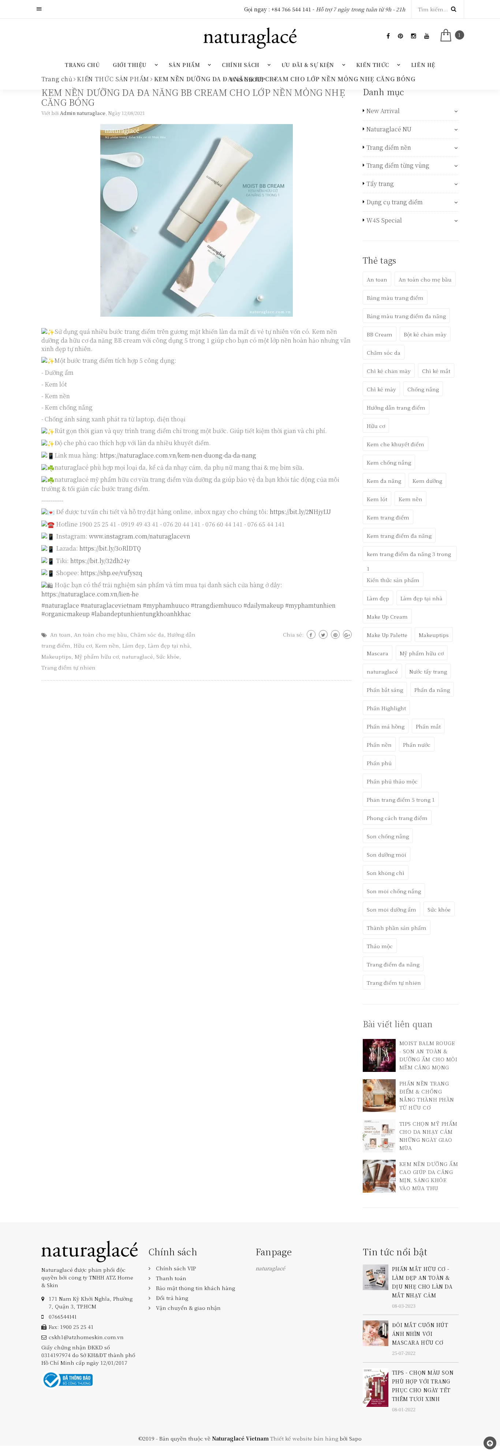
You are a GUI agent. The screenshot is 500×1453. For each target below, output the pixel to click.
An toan (60, 634)
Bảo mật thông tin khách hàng (195, 1288)
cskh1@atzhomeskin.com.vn (86, 1337)
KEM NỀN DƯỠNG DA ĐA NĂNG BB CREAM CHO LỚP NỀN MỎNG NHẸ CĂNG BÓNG (193, 97)
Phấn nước (416, 744)
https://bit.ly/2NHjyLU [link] (300, 511)
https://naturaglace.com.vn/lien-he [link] (90, 594)
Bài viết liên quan (398, 1023)
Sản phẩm (184, 64)
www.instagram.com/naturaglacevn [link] (139, 536)
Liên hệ (423, 64)
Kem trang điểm (388, 517)
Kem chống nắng (389, 462)
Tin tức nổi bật (395, 1251)
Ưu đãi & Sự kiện (307, 64)
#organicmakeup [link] (65, 614)
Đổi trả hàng (172, 1297)
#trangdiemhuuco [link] (216, 605)
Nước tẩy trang (428, 671)
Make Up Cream (387, 616)
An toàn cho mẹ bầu (100, 634)
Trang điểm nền (388, 148)
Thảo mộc (380, 946)
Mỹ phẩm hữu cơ (97, 656)
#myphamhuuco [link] (166, 605)
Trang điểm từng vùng (397, 165)
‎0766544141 (63, 1316)
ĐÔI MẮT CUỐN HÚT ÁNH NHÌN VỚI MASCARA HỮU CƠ (420, 1333)
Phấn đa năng (432, 689)
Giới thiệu (130, 64)
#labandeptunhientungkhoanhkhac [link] (141, 614)
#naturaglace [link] (60, 605)
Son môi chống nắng (394, 891)
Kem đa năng (384, 480)
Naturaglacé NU (388, 129)
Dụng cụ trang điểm (394, 202)
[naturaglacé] (89, 1250)
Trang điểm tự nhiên (68, 667)
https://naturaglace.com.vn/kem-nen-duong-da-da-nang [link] (178, 455)
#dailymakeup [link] (263, 605)
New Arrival (383, 111)
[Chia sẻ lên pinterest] (335, 634)
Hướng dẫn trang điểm (396, 407)
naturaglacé (137, 656)
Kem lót (377, 499)
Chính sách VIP (176, 1268)
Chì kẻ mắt (436, 371)
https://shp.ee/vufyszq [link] (111, 573)
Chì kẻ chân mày (389, 371)
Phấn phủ (379, 763)
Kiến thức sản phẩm (393, 580)
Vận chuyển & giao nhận (188, 1307)
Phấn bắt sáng (385, 689)
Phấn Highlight (386, 708)
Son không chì (385, 872)
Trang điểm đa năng (393, 964)
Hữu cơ (83, 645)
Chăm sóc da (147, 634)
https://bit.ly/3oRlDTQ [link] (110, 548)
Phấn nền (379, 744)
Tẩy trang (380, 184)
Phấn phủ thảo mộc (392, 781)
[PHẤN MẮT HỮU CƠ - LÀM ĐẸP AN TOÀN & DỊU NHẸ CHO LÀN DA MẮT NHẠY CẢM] (375, 1276)
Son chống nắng (388, 836)
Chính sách (241, 64)
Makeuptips (56, 656)
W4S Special (384, 220)
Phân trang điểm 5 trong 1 (401, 799)
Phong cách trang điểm (397, 817)
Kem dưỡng (427, 480)
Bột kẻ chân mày (425, 334)
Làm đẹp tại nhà (169, 645)
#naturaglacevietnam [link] (111, 605)
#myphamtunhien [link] (310, 605)
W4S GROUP (247, 79)
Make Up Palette (387, 634)
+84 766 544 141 (291, 9)
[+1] (347, 634)
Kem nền (107, 645)
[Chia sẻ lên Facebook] (311, 634)
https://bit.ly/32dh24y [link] (100, 560)
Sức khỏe (167, 656)
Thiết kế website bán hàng (304, 1438)
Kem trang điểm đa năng (399, 535)
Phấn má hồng (385, 726)
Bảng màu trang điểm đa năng (406, 316)
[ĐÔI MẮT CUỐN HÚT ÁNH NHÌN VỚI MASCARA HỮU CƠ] (375, 1332)
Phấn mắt (428, 726)
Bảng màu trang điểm (395, 297)
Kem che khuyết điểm (395, 444)
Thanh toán (171, 1278)
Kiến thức (372, 64)
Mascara (377, 653)
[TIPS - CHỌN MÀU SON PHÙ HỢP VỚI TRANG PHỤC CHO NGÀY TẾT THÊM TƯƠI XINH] (375, 1386)
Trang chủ (82, 64)
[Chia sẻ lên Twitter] (323, 634)
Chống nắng (423, 389)
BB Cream (379, 334)
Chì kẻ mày (381, 389)
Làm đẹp (133, 645)
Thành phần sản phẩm (396, 927)
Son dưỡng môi (386, 854)
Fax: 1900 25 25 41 (71, 1326)
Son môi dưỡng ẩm (391, 909)
